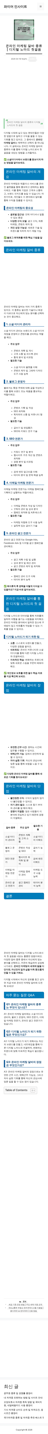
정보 (24, 1301)
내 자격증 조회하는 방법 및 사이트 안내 (23, 1397)
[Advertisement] (24, 91)
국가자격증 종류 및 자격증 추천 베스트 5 (24, 1417)
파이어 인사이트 (15, 6)
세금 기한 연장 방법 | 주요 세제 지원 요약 (25, 1304)
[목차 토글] (31, 1090)
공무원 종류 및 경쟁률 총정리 (18, 1393)
